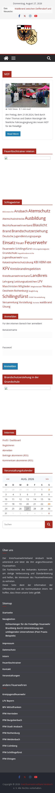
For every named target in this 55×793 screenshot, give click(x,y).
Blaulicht (40, 225)
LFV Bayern (8, 700)
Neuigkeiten (8, 619)
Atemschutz (39, 211)
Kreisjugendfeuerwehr (14, 694)
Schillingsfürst (15, 296)
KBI (36, 262)
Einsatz (8, 242)
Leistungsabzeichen (25, 281)
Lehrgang (8, 281)
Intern (5, 656)
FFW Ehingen (9, 758)
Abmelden (7, 450)
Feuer (20, 243)
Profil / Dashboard (11, 440)
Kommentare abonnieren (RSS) (17, 460)
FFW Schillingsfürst (12, 752)
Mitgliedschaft (36, 287)
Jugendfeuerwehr (12, 257)
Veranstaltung (39, 297)
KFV (6, 268)
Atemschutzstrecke (13, 218)
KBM (42, 262)
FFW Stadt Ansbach (12, 726)
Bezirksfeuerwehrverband (17, 225)
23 (49, 503)
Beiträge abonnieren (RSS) (15, 455)
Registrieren (8, 445)
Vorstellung (25, 302)
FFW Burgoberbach (12, 720)
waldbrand (46, 302)
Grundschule (9, 253)
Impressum (8, 643)
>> (47, 479)
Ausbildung (35, 218)
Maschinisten (10, 286)
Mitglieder (24, 286)
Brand (6, 231)
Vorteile (36, 303)
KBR (48, 262)
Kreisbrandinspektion (25, 269)
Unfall (31, 297)
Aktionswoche (8, 212)
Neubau (47, 286)
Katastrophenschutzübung (17, 262)
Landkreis (38, 275)
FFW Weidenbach (11, 739)
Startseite (7, 612)
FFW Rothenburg (11, 732)
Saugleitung (33, 291)
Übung (6, 306)
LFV (40, 281)
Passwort (7, 347)
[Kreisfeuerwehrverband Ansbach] (6, 58)
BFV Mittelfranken (11, 707)
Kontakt (6, 669)
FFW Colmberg (9, 745)
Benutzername (9, 329)
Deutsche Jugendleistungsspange (21, 236)
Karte (25, 258)
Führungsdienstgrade (40, 249)
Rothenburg (21, 290)
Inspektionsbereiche (26, 253)
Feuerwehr (36, 242)
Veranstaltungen (11, 675)
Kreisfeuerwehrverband (16, 276)
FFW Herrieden (10, 713)
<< (7, 479)
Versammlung (10, 302)
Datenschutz (9, 649)
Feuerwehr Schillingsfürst (17, 248)
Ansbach (21, 211)
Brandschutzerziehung (30, 231)
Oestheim (7, 290)
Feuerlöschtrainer (11, 662)
